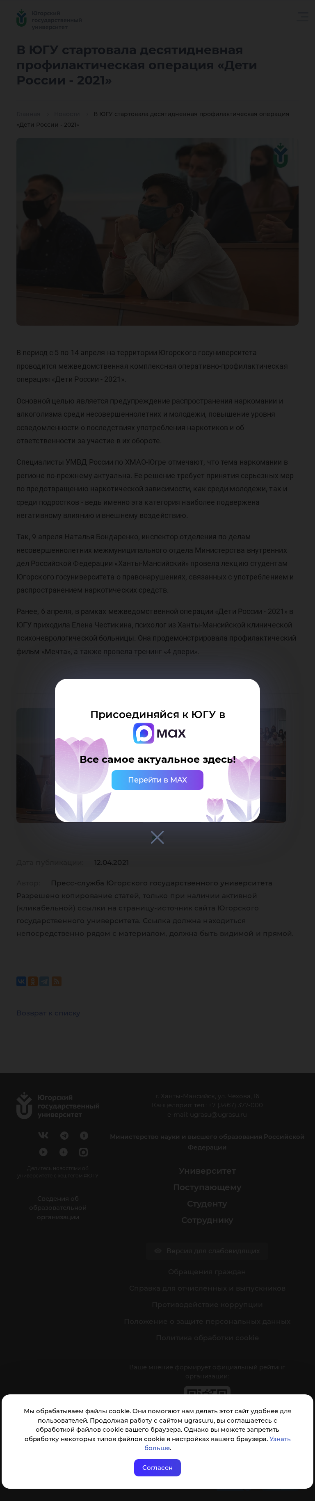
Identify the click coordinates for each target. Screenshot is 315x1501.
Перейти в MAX (157, 780)
